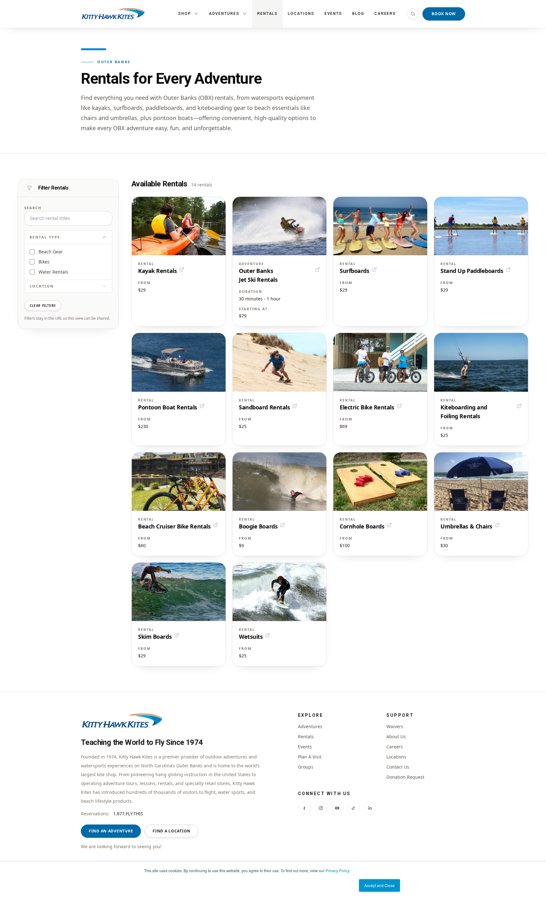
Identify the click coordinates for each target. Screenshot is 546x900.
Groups (305, 767)
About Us (396, 737)
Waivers (394, 726)
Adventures (310, 726)
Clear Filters (43, 305)
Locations (301, 13)
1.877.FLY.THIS (128, 814)
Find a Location (172, 831)
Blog (358, 13)
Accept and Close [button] (379, 885)
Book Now (444, 13)
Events (334, 13)
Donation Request (405, 777)
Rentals (267, 13)
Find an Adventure (111, 831)
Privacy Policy (337, 870)
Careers (385, 13)
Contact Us (397, 767)
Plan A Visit (309, 757)
